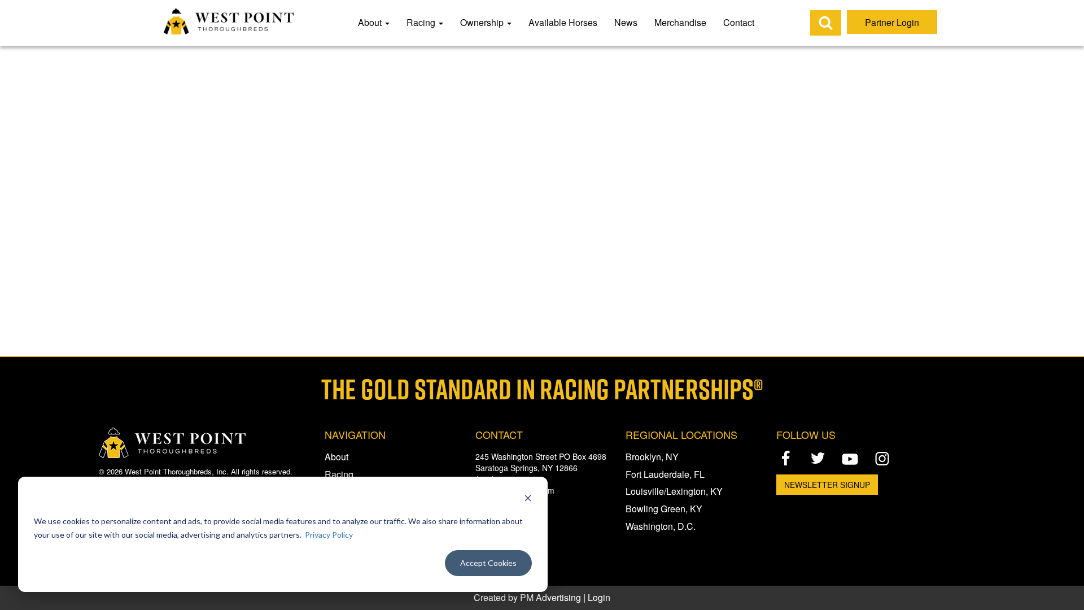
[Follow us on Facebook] (785, 458)
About (371, 22)
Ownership (483, 22)
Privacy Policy (329, 534)
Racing (422, 22)
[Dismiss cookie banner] (528, 500)
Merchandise (680, 22)
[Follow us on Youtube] (850, 458)
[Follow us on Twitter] (817, 458)
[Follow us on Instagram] (882, 458)
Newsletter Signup (827, 484)
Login (599, 597)
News (625, 22)
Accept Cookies (488, 563)
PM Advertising (550, 597)
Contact (738, 22)
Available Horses (562, 22)
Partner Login (892, 22)
